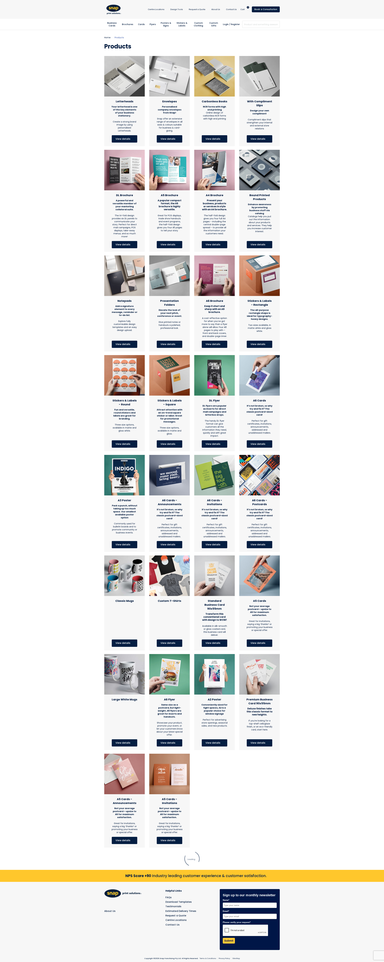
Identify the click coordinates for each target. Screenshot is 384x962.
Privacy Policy (224, 958)
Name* (226, 900)
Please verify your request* (237, 922)
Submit (228, 940)
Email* (226, 911)
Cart (244, 9)
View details (123, 139)
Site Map (236, 958)
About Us (110, 911)
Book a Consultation (265, 9)
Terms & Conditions (208, 958)
